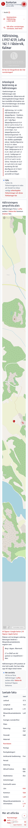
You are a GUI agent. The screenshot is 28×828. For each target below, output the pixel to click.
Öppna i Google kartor (12, 631)
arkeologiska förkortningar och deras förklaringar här (14, 193)
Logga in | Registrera (17, 824)
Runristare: (7, 744)
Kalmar (5, 214)
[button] (14, 421)
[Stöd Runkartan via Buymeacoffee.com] (24, 4)
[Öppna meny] (24, 815)
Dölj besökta (15, 821)
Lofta (20, 209)
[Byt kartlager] (22, 422)
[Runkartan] (3, 4)
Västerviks (12, 211)
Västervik (18, 680)
